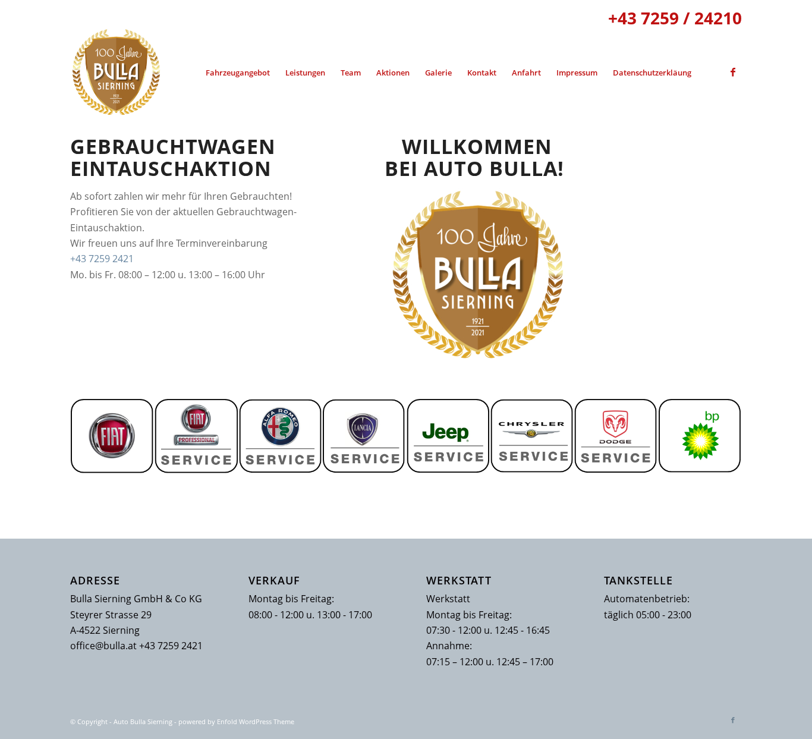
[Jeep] (448, 436)
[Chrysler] (531, 436)
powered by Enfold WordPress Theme (236, 721)
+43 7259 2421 (102, 258)
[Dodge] (615, 436)
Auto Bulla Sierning (143, 721)
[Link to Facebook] (733, 72)
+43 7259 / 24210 (675, 18)
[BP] (700, 436)
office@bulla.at (103, 645)
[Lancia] (364, 436)
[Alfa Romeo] (280, 436)
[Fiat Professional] (196, 436)
